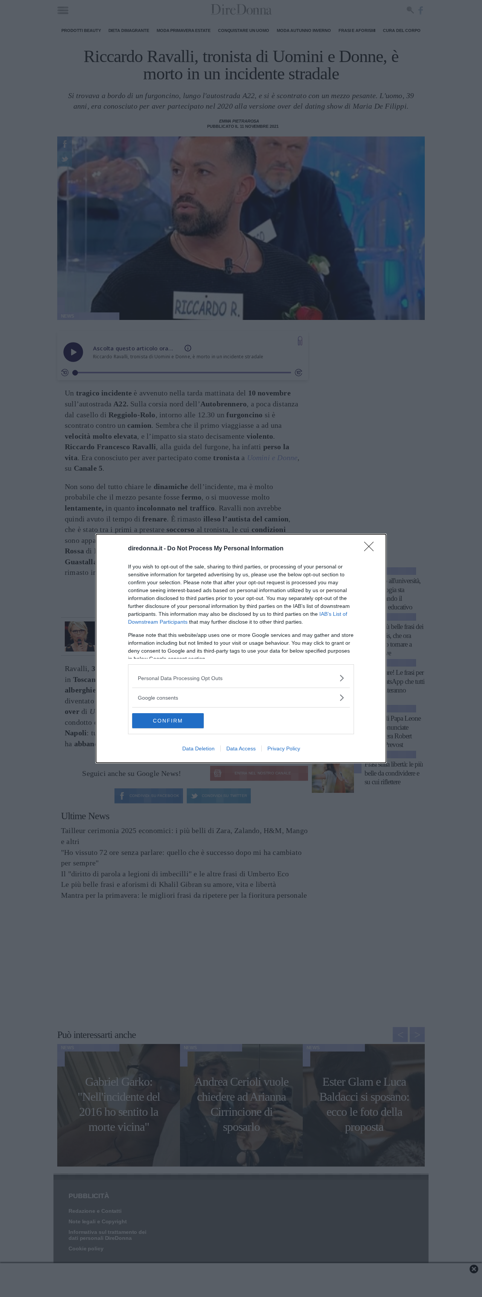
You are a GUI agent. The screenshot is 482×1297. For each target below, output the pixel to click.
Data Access (241, 748)
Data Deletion (198, 748)
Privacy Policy (283, 748)
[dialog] (241, 648)
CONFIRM (168, 721)
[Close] (371, 549)
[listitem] (241, 678)
